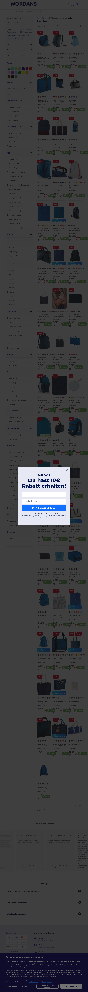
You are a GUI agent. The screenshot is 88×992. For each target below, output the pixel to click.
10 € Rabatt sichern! (44, 508)
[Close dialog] (67, 470)
